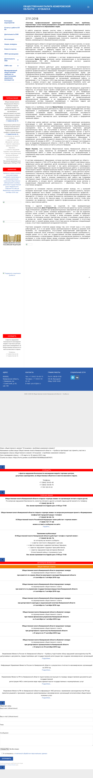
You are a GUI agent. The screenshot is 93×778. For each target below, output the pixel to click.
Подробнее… (46, 658)
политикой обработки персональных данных (31, 753)
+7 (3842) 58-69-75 (12, 121)
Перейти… (46, 526)
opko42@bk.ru (36, 383)
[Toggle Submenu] (18, 59)
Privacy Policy (3, 764)
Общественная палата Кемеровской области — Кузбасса (46, 7)
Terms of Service (12, 764)
